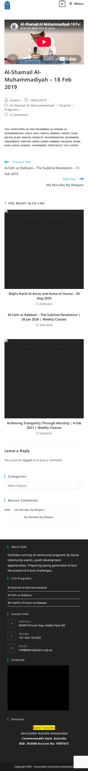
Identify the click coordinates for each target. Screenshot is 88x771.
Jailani (9, 137)
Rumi (7, 145)
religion (66, 141)
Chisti (28, 133)
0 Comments (19, 115)
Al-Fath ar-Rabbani (37, 129)
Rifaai (76, 141)
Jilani (17, 137)
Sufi (66, 145)
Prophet (26, 141)
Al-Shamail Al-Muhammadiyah (32, 105)
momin (15, 100)
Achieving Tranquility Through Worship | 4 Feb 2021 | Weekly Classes (44, 425)
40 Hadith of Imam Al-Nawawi (27, 603)
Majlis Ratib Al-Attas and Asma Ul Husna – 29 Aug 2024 (44, 295)
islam (74, 133)
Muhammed (72, 137)
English (65, 105)
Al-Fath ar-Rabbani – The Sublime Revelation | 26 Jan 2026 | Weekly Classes (44, 317)
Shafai (15, 145)
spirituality (55, 145)
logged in (28, 460)
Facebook (18, 660)
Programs (12, 109)
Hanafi (65, 133)
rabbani (55, 141)
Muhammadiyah (54, 137)
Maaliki (26, 137)
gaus (36, 133)
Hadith (44, 133)
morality (38, 137)
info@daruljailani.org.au (35, 650)
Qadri (35, 141)
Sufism (74, 145)
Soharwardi (39, 145)
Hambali (55, 133)
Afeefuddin (18, 129)
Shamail (25, 145)
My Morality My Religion (29, 510)
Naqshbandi (12, 141)
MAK (7, 510)
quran (45, 141)
